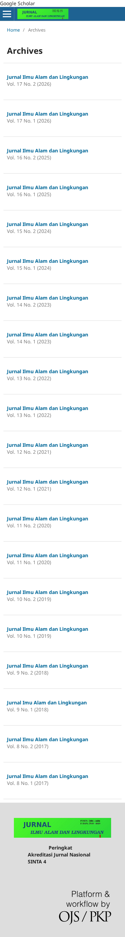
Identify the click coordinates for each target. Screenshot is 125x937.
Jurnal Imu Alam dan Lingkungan (47, 702)
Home (13, 30)
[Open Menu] (7, 14)
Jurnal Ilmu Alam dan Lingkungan (47, 77)
